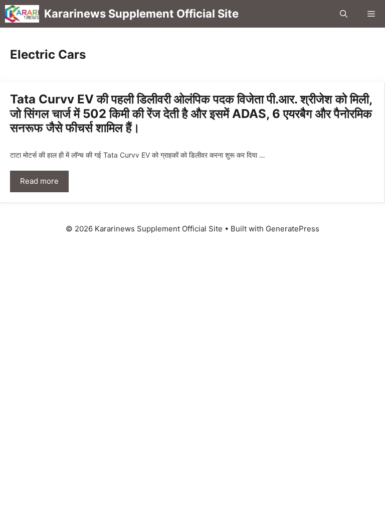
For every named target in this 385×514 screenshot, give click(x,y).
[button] (343, 14)
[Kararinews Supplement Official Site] (22, 14)
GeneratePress (292, 228)
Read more (39, 181)
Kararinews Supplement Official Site (141, 13)
